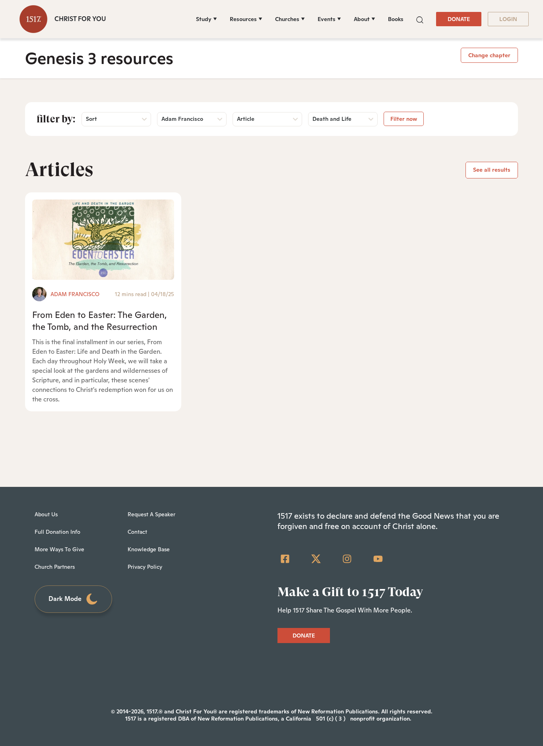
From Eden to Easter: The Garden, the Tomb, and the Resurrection (99, 320)
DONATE (459, 19)
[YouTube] (378, 558)
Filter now (403, 118)
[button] (419, 18)
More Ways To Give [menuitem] (59, 549)
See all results (491, 169)
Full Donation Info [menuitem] (57, 531)
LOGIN (508, 19)
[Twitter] (316, 558)
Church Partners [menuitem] (55, 566)
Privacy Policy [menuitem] (145, 566)
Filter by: (56, 119)
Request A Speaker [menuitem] (151, 514)
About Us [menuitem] (46, 514)
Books (395, 19)
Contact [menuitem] (137, 531)
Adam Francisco (74, 294)
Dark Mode (64, 599)
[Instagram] (347, 558)
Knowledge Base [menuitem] (149, 549)
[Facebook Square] (285, 558)
